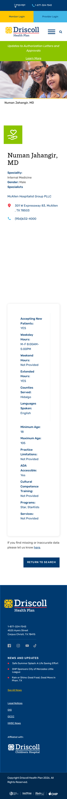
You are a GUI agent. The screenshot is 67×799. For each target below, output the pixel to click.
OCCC (11, 716)
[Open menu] (51, 32)
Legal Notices (15, 703)
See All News (15, 690)
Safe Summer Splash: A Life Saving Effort (35, 663)
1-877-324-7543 (43, 5)
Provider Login (50, 17)
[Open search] (60, 31)
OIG (10, 710)
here (37, 547)
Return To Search (41, 562)
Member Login (17, 17)
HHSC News (14, 723)
